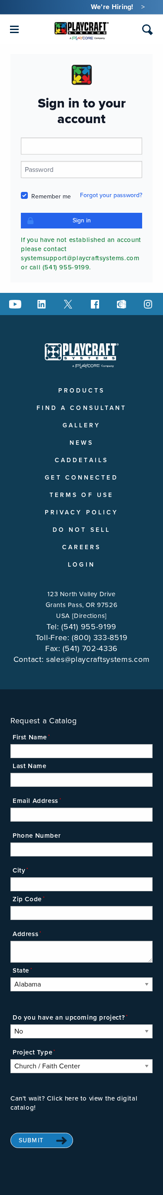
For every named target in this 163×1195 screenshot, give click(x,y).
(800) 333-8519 (99, 637)
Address (25, 934)
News (81, 442)
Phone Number (36, 835)
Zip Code (27, 899)
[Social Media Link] (15, 304)
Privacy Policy (81, 512)
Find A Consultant (82, 408)
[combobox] (147, 31)
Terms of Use (81, 495)
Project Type (32, 1052)
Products (81, 390)
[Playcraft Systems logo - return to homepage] (82, 355)
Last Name (29, 766)
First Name (30, 737)
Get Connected (81, 477)
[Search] (147, 29)
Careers (81, 547)
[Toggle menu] (14, 29)
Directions (89, 616)
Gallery (82, 425)
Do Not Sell (81, 530)
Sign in (82, 220)
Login (81, 564)
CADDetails (81, 460)
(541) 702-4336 (90, 648)
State (21, 970)
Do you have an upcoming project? (69, 1017)
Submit (31, 1140)
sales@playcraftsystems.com (98, 659)
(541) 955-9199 (88, 626)
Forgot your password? (111, 195)
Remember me (51, 196)
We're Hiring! (112, 7)
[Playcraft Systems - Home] (81, 29)
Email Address (35, 801)
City (19, 870)
